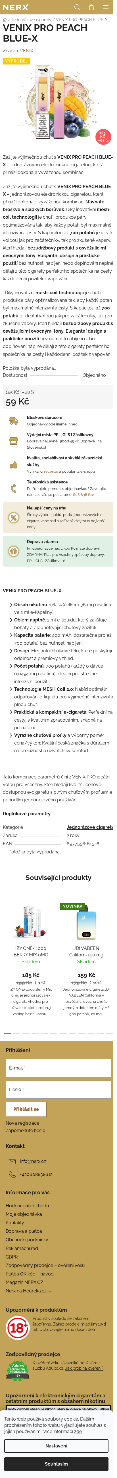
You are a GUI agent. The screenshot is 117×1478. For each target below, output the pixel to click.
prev (6, 930)
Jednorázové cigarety (90, 827)
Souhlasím (56, 1464)
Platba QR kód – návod (30, 1274)
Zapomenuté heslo (25, 1130)
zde (78, 1431)
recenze (51, 471)
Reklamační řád (22, 1248)
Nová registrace (22, 1123)
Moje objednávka (24, 1214)
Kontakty (15, 1222)
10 (100, 1033)
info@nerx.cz (33, 1161)
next (111, 930)
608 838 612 (83, 494)
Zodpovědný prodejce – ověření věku (45, 1265)
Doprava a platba (24, 1231)
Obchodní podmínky (27, 1239)
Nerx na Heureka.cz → (29, 1291)
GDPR (12, 1257)
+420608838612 (36, 1174)
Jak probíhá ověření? (84, 1368)
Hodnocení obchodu (27, 1205)
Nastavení (56, 1446)
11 (109, 1033)
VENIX (26, 50)
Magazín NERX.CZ (24, 1282)
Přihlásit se (26, 1109)
